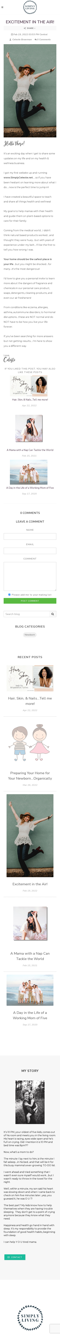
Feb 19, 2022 (30, 890)
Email (30, 544)
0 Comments (44, 39)
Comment (30, 558)
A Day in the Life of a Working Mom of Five (30, 488)
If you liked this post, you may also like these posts (30, 370)
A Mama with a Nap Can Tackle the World (30, 450)
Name (30, 530)
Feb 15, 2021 (29, 455)
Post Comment (30, 601)
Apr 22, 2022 (29, 405)
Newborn (30, 634)
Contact (16, 1257)
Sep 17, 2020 (29, 493)
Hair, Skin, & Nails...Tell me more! (30, 399)
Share (30, 28)
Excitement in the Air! (30, 22)
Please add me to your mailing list (32, 594)
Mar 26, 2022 (30, 785)
